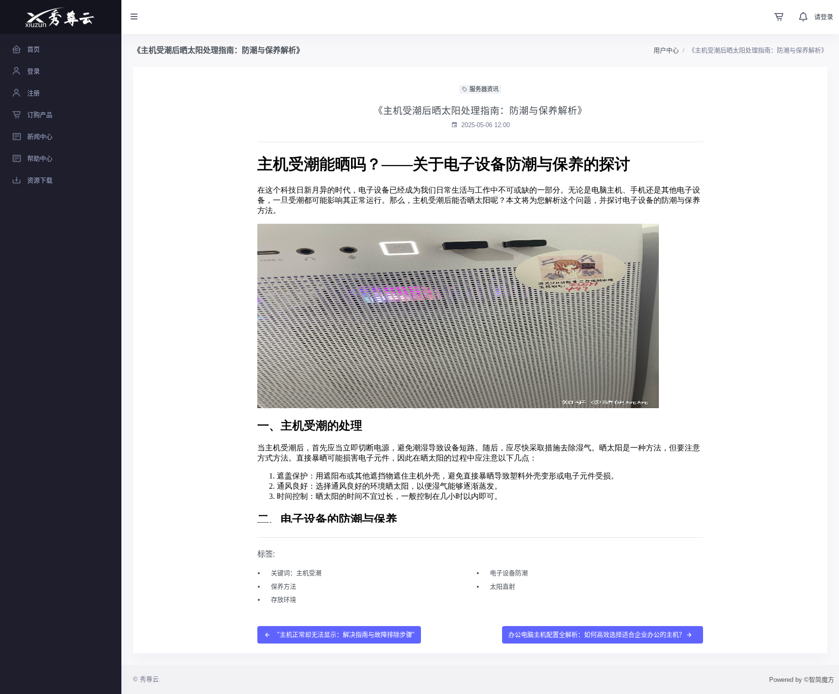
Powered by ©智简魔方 (801, 679)
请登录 (823, 16)
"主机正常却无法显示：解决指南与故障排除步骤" (345, 634)
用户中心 (666, 50)
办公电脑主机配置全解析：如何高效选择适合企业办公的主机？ (596, 634)
